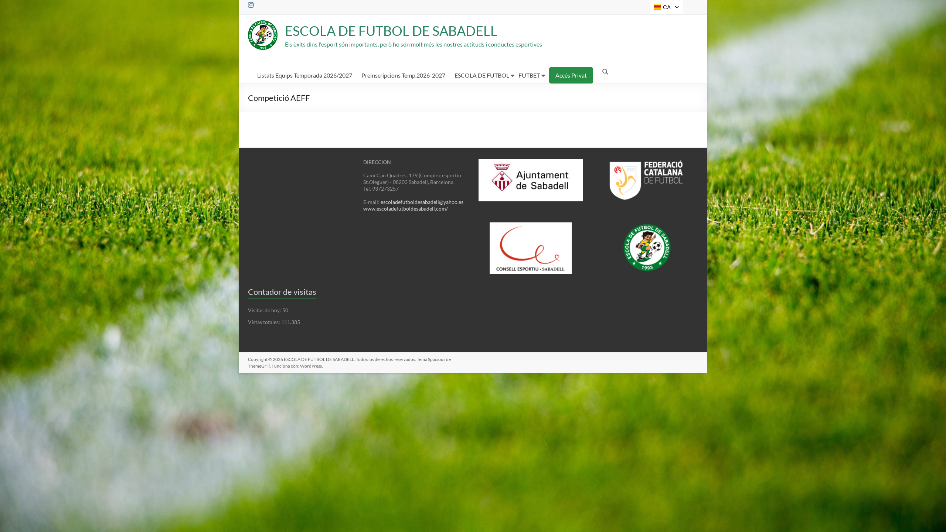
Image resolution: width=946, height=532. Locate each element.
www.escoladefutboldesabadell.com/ (405, 208)
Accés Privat (571, 75)
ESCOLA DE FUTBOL (482, 75)
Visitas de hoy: (265, 310)
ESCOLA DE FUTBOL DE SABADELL (391, 31)
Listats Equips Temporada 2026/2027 (304, 75)
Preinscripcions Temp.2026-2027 (403, 75)
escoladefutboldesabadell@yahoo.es (422, 202)
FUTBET (529, 75)
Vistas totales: (264, 322)
